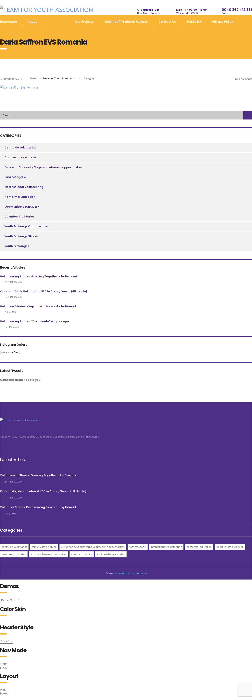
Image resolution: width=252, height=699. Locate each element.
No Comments (243, 79)
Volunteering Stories (19, 216)
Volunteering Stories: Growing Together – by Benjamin (39, 276)
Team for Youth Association (130, 573)
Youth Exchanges (17, 246)
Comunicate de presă (20, 157)
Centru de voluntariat (20, 147)
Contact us (167, 22)
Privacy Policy (222, 22)
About (32, 22)
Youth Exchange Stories (22, 236)
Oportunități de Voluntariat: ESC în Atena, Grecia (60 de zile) (43, 291)
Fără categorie (15, 177)
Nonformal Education (20, 197)
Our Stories (55, 22)
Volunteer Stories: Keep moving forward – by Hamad (38, 306)
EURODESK (194, 22)
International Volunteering (24, 187)
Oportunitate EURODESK (22, 207)
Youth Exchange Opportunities (27, 226)
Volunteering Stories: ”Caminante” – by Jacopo (34, 321)
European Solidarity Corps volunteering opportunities (43, 167)
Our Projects (84, 22)
